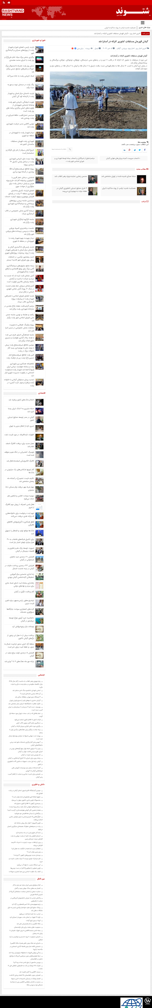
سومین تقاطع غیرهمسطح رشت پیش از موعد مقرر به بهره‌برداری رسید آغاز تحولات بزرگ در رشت (19, 348)
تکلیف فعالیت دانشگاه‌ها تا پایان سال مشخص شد (24, 704)
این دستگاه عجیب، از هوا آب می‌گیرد (29, 865)
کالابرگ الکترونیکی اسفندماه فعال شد (20, 461)
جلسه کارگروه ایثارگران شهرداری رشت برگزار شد (22, 221)
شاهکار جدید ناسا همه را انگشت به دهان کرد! (26, 848)
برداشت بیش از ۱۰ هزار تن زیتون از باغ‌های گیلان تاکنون (20, 637)
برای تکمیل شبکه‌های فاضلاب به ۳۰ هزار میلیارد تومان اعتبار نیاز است (20, 541)
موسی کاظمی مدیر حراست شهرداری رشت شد (20, 125)
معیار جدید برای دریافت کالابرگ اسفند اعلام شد (20, 445)
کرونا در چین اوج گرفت (33, 920)
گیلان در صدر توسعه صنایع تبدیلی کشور (21, 419)
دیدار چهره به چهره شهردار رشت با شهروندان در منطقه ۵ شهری (21, 240)
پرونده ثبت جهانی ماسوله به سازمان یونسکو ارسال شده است (26, 737)
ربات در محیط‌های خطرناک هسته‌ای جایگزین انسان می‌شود (25, 828)
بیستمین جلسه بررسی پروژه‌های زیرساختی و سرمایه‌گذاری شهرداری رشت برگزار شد (21, 203)
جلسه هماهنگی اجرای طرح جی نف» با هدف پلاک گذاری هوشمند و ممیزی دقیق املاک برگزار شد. (19, 337)
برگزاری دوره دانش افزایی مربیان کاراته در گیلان (26, 726)
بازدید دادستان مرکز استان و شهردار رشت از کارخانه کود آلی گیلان (21, 95)
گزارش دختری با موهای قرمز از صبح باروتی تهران (25, 700)
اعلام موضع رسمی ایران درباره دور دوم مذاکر (27, 885)
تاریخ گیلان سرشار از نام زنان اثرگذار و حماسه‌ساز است (20, 151)
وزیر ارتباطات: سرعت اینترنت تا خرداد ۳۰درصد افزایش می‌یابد (27, 844)
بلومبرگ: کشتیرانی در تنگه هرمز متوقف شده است (19, 454)
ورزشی (124, 48)
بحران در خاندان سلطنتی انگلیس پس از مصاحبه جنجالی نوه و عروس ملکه (26, 983)
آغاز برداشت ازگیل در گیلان (24, 591)
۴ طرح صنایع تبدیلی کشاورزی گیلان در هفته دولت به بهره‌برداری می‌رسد (72, 190)
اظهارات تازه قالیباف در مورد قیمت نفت (19, 434)
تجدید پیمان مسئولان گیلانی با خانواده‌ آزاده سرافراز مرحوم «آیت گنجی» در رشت (19, 382)
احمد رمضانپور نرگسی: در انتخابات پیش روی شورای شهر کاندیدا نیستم (20, 258)
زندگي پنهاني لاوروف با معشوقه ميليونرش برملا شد (25, 952)
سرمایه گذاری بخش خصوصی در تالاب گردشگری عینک (19, 212)
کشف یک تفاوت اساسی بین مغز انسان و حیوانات (25, 871)
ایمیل (96, 48)
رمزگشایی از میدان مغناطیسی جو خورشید (27, 813)
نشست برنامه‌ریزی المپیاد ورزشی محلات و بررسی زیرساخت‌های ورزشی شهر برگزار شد (20, 231)
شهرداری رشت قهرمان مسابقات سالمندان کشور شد (22, 143)
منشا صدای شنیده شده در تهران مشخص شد (118, 176)
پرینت (88, 48)
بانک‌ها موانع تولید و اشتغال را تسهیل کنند (19, 532)
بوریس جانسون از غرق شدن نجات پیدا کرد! (27, 962)
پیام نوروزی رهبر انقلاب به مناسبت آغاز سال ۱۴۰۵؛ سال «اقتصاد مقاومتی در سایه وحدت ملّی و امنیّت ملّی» (26, 684)
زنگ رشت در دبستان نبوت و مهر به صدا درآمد (21, 86)
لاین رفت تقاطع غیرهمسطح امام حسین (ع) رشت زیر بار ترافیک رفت (20, 356)
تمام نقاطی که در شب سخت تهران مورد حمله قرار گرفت (26, 715)
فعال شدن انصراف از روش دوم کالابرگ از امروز (19, 506)
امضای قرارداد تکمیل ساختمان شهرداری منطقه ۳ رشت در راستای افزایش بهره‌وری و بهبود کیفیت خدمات (19, 193)
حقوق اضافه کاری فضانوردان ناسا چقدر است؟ (26, 797)
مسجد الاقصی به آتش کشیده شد (30, 972)
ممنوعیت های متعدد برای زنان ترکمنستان (27, 927)
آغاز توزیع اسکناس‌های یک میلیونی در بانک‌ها (19, 471)
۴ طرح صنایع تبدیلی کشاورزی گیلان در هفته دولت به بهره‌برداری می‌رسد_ (110, 27)
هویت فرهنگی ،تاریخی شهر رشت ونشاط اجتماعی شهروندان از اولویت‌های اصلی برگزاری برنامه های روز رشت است (20, 106)
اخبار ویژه (131, 48)
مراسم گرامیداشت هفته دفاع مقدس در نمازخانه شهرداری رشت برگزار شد (19, 307)
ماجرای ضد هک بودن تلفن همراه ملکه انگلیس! (25, 943)
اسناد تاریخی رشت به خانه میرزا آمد (20, 76)
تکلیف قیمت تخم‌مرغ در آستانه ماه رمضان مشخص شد (20, 480)
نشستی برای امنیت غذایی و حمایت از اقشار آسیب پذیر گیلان (25, 776)
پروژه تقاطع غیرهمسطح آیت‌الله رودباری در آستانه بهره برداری (21, 170)
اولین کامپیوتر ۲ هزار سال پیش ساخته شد (27, 823)
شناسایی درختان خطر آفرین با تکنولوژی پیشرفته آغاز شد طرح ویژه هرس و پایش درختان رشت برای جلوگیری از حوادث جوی (20, 182)
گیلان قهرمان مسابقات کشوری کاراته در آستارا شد (123, 42)
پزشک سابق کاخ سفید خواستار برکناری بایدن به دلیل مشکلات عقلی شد (25, 909)
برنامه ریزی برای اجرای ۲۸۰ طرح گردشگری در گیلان (24, 758)
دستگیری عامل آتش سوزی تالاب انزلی (28, 723)
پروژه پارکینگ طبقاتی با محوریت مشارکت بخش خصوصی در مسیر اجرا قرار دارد (19, 327)
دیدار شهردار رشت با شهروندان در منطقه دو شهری (21, 134)
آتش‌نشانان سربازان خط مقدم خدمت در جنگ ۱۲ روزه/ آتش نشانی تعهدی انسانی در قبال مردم (20, 289)
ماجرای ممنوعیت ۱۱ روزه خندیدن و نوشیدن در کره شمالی (26, 938)
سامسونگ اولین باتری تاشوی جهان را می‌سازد (26, 800)
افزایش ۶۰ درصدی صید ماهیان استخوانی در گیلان (22, 558)
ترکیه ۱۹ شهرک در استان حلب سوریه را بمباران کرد (25, 917)
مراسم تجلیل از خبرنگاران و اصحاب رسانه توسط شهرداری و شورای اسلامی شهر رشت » (74, 160)
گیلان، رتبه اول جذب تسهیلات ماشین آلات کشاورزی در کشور (25, 763)
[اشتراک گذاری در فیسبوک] (144, 150)
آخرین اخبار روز (135, 33)
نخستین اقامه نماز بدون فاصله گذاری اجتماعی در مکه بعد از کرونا (26, 948)
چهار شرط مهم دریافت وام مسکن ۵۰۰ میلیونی (19, 488)
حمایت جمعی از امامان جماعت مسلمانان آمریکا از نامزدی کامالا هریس (26, 893)
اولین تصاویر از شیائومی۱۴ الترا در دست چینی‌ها (25, 868)
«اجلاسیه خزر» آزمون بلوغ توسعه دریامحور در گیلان (21, 619)
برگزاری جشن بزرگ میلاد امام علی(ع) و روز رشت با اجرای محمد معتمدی (19, 59)
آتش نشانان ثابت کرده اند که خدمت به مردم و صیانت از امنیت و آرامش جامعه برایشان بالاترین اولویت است (19, 278)
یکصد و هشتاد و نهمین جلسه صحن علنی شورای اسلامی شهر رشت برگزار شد (20, 317)
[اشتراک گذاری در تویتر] (140, 150)
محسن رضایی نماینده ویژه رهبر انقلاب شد (70, 176)
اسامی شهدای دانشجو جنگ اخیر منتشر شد (26, 690)
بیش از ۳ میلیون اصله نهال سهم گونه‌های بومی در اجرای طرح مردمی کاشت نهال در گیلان (26, 750)
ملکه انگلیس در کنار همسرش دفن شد (29, 924)
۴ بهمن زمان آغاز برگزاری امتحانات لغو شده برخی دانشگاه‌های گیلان (26, 744)
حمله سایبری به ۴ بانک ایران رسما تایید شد (21, 410)
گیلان (119, 48)
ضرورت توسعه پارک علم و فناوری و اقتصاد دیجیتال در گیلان (21, 550)
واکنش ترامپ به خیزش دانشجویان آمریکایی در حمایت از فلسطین (26, 899)
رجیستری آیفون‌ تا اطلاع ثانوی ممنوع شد (27, 803)
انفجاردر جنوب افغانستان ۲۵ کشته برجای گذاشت (25, 975)
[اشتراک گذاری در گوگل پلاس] (130, 150)
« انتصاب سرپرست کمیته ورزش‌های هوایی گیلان (123, 158)
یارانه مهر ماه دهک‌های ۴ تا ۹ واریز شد (19, 661)
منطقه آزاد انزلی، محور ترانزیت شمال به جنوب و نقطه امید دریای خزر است (19, 645)
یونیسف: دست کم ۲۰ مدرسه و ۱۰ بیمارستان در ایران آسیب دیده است (25, 708)
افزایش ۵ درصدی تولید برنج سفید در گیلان (19, 654)
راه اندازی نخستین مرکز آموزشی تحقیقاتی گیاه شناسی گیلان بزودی (21, 576)
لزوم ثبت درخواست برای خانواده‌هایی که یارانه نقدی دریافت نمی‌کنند (19, 515)
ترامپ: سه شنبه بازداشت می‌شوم (30, 914)
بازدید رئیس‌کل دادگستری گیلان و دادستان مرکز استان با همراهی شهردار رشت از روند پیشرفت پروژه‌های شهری (19, 250)
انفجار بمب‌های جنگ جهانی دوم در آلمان (28, 888)
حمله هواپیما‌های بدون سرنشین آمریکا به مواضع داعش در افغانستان (26, 957)
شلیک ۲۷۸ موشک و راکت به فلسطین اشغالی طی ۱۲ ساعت (25, 967)
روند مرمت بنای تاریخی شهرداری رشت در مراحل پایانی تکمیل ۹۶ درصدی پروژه (21, 161)
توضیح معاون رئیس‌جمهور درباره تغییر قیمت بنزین (19, 602)
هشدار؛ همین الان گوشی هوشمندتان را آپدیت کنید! (24, 810)
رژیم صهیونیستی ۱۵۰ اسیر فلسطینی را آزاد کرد (26, 904)
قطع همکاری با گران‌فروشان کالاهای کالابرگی (20, 523)
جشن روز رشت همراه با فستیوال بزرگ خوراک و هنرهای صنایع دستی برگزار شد (19, 69)
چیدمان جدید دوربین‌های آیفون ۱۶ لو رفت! (27, 855)
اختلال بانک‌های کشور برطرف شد (21, 400)
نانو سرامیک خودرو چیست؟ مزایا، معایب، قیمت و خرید (26, 860)
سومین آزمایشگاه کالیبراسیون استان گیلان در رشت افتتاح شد (26, 792)
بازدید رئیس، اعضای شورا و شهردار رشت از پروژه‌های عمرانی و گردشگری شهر (20, 50)
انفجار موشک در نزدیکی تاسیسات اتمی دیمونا (26, 978)
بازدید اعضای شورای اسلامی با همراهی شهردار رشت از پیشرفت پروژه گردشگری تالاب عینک (19, 299)
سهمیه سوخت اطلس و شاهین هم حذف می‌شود (20, 497)
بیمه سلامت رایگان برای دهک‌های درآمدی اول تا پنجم (26, 731)
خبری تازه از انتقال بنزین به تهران (21, 426)
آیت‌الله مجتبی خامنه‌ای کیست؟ (30, 694)
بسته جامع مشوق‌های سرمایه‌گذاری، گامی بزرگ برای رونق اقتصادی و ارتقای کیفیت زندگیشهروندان (19, 268)
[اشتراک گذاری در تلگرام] (135, 150)
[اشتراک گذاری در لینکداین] (124, 150)
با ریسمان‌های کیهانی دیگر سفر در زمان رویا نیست (25, 807)
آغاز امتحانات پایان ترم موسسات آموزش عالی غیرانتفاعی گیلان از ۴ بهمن (27, 769)
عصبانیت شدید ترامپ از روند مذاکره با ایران (119, 188)
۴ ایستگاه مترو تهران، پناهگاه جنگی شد (28, 697)
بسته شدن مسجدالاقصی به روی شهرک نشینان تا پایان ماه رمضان (26, 932)
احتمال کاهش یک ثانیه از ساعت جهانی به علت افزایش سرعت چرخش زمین (27, 837)
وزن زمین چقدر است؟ (34, 852)
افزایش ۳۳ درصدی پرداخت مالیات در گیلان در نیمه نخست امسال (19, 567)
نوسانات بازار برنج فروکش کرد (23, 626)
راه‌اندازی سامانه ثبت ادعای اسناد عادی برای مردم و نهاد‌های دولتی (19, 584)
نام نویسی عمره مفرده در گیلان (31, 755)
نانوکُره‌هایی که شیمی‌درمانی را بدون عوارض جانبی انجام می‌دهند (26, 818)
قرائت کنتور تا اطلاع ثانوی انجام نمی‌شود (27, 719)
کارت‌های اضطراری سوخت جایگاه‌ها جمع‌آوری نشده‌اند (20, 611)
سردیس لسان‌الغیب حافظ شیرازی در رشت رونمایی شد (20, 117)
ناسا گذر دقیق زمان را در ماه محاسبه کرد (28, 832)
